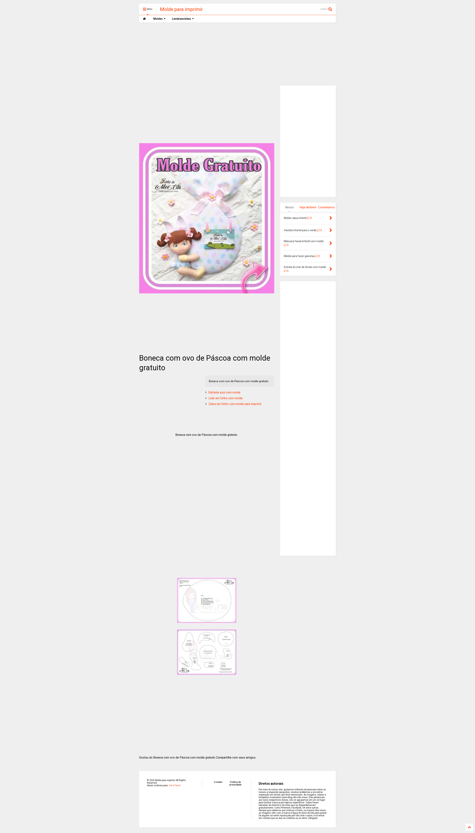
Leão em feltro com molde (225, 398)
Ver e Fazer (175, 785)
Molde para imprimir (181, 9)
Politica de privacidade (235, 783)
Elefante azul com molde (224, 392)
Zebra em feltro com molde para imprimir (234, 404)
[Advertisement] (237, 54)
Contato (218, 782)
